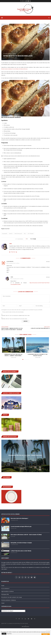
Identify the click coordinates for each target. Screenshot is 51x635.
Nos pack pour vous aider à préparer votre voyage (11, 597)
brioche (10, 233)
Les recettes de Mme (7, 53)
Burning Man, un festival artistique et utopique (21, 542)
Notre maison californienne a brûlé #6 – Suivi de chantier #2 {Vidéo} (26, 534)
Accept (4, 633)
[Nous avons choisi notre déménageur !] (5, 520)
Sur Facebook (6, 477)
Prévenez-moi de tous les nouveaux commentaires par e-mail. (15, 315)
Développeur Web (5, 594)
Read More (9, 633)
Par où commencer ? (5, 588)
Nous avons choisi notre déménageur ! (19, 518)
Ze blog (14, 53)
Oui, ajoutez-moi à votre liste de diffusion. (13, 312)
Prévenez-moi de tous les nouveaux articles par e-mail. (14, 318)
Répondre (48, 261)
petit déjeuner (30, 233)
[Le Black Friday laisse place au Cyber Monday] (5, 552)
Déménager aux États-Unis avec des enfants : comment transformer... (25, 455)
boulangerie (4, 233)
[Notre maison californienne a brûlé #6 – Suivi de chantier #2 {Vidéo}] (5, 536)
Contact (2, 603)
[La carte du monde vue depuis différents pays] (5, 528)
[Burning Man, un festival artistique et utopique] (5, 544)
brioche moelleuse (18, 233)
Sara (6, 57)
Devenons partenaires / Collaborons (8, 600)
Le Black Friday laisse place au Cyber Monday (21, 550)
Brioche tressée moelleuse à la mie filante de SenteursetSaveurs (14, 69)
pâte (25, 233)
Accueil (2, 585)
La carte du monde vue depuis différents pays (21, 526)
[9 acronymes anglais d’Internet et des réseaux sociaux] (37, 345)
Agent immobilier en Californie (7, 591)
